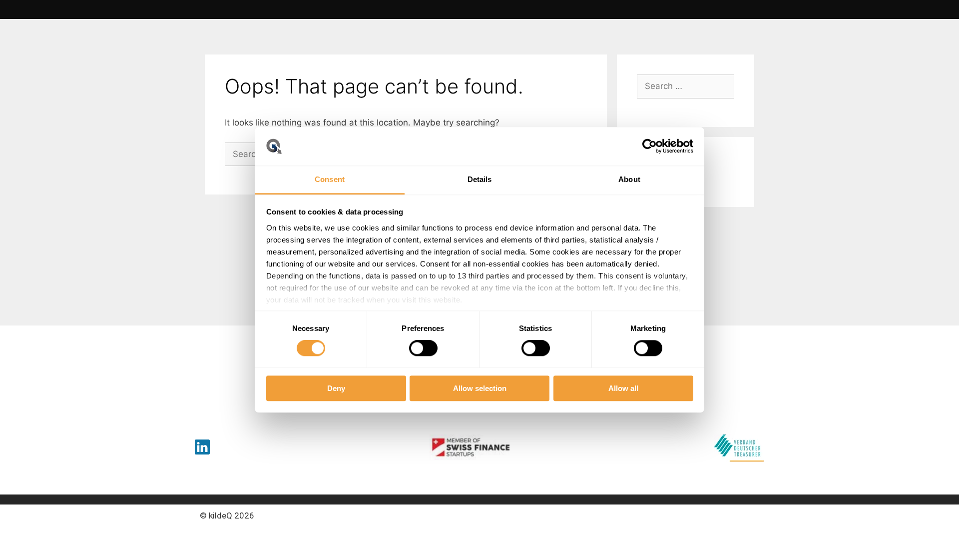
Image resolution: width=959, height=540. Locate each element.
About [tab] (629, 179)
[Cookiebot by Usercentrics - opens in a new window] (649, 146)
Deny (336, 388)
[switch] (423, 348)
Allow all (623, 388)
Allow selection (479, 388)
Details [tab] (480, 179)
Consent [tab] (330, 179)
